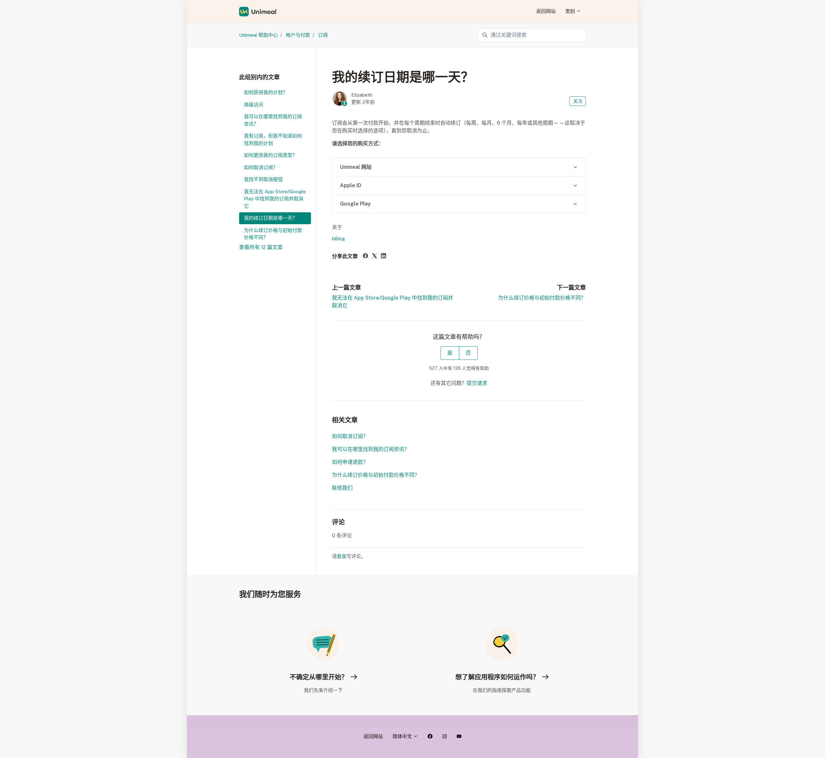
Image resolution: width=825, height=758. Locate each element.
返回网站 (546, 11)
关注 (577, 101)
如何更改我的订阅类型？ (270, 155)
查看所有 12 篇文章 (261, 247)
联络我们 (342, 488)
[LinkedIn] (383, 257)
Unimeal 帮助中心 (258, 35)
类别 (570, 11)
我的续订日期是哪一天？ (270, 218)
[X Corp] (374, 257)
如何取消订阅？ (350, 436)
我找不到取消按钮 (263, 179)
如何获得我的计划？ (265, 92)
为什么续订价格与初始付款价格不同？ (542, 298)
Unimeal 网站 (356, 167)
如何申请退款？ (350, 462)
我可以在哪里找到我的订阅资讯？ (370, 449)
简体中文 (403, 736)
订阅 (323, 35)
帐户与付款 (298, 35)
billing (338, 238)
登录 (341, 556)
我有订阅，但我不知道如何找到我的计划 (273, 139)
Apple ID (350, 185)
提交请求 (477, 383)
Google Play (355, 204)
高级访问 (253, 104)
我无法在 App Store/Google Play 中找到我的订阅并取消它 (275, 199)
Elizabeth (361, 95)
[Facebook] (365, 257)
